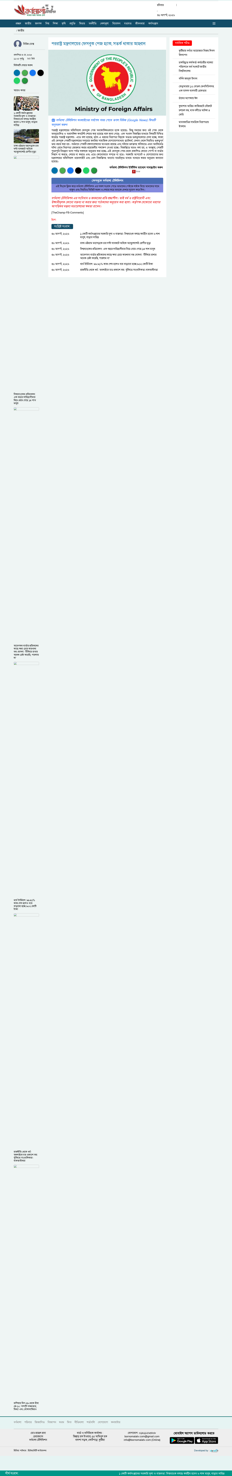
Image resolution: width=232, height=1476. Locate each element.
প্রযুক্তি (72, 23)
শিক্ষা (55, 23)
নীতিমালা (79, 1422)
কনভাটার (115, 1422)
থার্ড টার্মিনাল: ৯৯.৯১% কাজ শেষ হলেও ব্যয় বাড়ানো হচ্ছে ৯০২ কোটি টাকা (116, 264)
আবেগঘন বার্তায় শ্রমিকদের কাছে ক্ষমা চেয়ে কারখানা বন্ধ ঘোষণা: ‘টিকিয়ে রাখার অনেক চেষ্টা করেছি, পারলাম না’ (118, 256)
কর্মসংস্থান (153, 23)
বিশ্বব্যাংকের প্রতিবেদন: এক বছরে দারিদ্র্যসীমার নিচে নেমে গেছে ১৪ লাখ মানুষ (117, 249)
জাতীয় (28, 23)
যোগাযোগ (103, 1422)
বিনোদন (116, 23)
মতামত (127, 23)
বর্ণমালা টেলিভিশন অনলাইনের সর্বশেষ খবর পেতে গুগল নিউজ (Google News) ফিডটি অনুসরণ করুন (103, 122)
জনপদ (38, 23)
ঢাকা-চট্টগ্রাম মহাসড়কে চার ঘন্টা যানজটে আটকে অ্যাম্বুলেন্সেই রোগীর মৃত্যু (115, 243)
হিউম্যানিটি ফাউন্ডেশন (37, 1450)
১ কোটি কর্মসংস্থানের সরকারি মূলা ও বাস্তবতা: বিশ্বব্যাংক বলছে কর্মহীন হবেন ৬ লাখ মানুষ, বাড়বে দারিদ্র (120, 235)
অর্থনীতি (92, 23)
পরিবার (28, 1422)
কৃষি (64, 23)
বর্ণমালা (17, 1422)
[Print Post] (17, 73)
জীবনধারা (140, 23)
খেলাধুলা (104, 23)
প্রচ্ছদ (18, 23)
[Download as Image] (25, 73)
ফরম (61, 1422)
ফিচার (82, 23)
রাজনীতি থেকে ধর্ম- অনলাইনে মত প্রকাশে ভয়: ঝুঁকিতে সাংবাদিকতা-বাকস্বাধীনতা (119, 270)
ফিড (69, 1422)
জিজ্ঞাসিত (40, 1422)
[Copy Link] (25, 81)
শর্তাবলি (91, 1422)
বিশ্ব (47, 23)
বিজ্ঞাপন (52, 1422)
